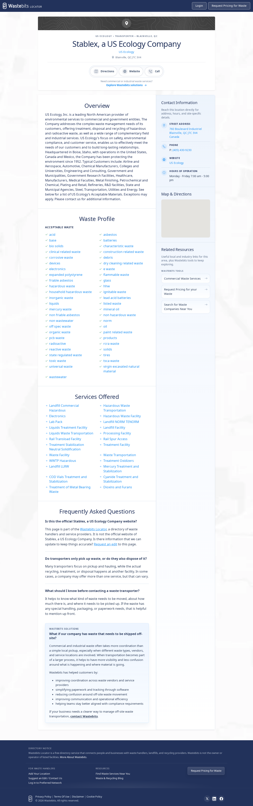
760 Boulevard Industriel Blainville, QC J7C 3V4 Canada (185, 133)
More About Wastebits (73, 757)
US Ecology (126, 52)
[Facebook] (221, 799)
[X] (207, 799)
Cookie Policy (94, 796)
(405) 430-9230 (182, 150)
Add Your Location (39, 773)
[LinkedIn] (214, 799)
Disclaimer (78, 796)
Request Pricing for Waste (206, 770)
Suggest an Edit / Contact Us (45, 778)
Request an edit (105, 544)
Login (199, 6)
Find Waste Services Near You (113, 773)
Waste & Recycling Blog (109, 778)
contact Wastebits (84, 716)
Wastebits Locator (93, 529)
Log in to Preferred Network (45, 782)
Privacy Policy (43, 796)
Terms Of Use (61, 796)
